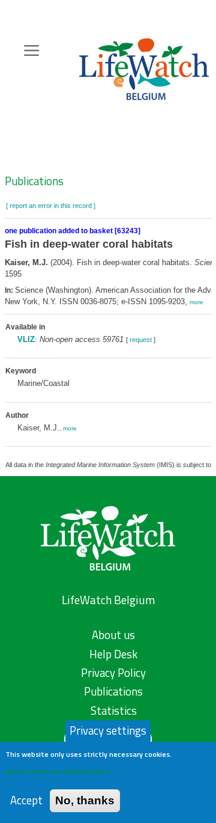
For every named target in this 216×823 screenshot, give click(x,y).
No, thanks (85, 800)
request (141, 339)
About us (113, 634)
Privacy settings (108, 730)
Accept (26, 800)
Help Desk (113, 654)
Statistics (114, 710)
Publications (34, 181)
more (196, 302)
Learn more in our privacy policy (57, 771)
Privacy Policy (113, 672)
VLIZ (26, 339)
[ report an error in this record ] (50, 205)
